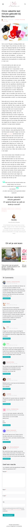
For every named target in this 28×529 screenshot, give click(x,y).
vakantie (18, 208)
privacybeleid (8, 509)
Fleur (8, 343)
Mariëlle (5, 19)
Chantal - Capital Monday (13, 281)
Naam (4, 489)
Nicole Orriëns (10, 362)
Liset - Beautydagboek (13, 447)
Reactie (5, 471)
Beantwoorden (6, 298)
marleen (9, 378)
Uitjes (6, 21)
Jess (8, 326)
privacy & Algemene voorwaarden (14, 526)
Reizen (3, 21)
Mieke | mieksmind (11, 430)
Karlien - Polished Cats (12, 409)
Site (3, 502)
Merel (8, 303)
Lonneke (9, 394)
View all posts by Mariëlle (14, 222)
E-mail (4, 495)
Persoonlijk (22, 19)
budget (4, 208)
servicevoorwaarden (17, 509)
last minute (10, 133)
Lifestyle (17, 19)
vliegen (4, 210)
